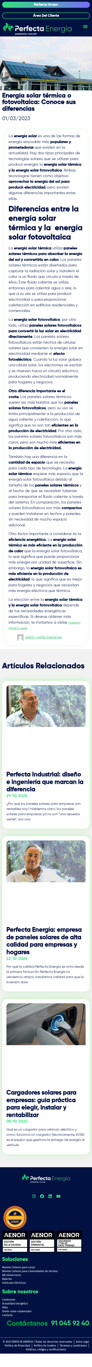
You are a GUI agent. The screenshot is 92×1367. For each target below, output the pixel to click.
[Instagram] (34, 1196)
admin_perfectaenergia (43, 637)
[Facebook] (42, 1196)
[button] (85, 26)
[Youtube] (58, 1196)
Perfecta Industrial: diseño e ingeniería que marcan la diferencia (44, 782)
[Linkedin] (50, 1196)
